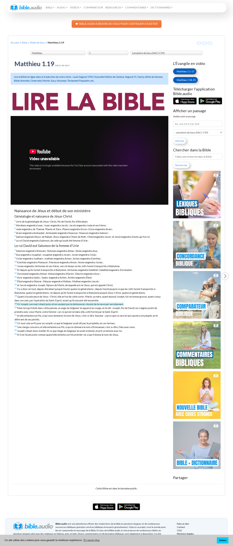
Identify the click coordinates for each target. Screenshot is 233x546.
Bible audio (61, 523)
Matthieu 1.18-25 (185, 79)
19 (15, 303)
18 (15, 296)
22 (15, 322)
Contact (181, 527)
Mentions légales (185, 533)
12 (15, 269)
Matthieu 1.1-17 (184, 71)
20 (15, 307)
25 (15, 334)
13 (15, 273)
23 (15, 326)
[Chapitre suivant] (225, 276)
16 (15, 284)
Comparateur (93, 7)
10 (15, 261)
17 (15, 288)
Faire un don (183, 523)
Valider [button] (222, 540)
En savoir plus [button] (92, 540)
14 (15, 277)
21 (15, 315)
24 (15, 330)
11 (15, 265)
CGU (179, 530)
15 (15, 280)
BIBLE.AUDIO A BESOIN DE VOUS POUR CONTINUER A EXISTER (118, 24)
